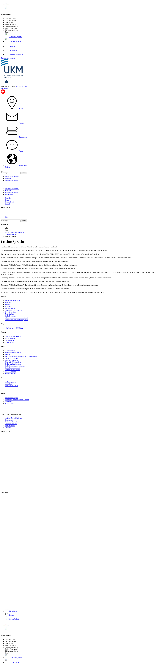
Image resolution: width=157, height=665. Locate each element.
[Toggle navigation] (2, 171)
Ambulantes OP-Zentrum (13, 310)
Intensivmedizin (10, 312)
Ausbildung (9, 384)
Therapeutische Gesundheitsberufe (16, 318)
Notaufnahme (9, 314)
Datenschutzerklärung (12, 422)
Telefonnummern (11, 424)
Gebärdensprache (15, 37)
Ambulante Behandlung (13, 352)
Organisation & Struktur (13, 336)
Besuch (7, 354)
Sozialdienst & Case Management (16, 320)
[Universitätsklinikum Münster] (78, 69)
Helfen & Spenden (11, 360)
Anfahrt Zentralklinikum (13, 418)
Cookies (8, 428)
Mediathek (8, 402)
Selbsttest (8, 178)
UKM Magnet (10, 338)
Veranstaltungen (10, 373)
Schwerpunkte (10, 342)
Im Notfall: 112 (6, 88)
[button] (7, 185)
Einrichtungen (10, 308)
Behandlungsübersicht (12, 300)
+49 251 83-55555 (22, 86)
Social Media (9, 403)
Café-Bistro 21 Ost (11, 358)
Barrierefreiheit (10, 426)
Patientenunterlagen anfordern (15, 366)
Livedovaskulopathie (12, 176)
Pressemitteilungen (11, 398)
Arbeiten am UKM (11, 386)
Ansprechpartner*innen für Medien (17, 400)
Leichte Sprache (15, 41)
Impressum (8, 420)
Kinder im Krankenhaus (13, 362)
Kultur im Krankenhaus (13, 364)
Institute (7, 306)
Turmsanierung (10, 350)
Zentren (7, 304)
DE (6, 217)
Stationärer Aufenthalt (12, 370)
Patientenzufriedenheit (12, 368)
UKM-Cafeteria (10, 372)
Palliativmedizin (10, 316)
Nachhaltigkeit (10, 340)
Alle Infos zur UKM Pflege (14, 328)
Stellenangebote (10, 382)
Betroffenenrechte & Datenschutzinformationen (21, 356)
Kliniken (8, 302)
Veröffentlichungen (11, 180)
